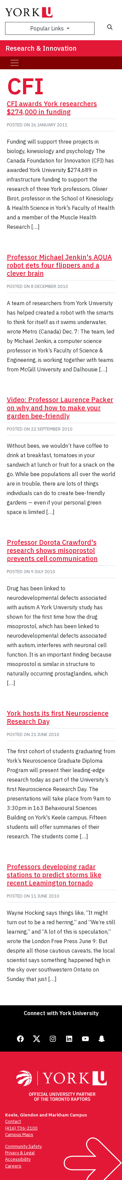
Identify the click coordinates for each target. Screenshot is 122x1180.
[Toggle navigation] (14, 62)
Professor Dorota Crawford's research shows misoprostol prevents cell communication (52, 550)
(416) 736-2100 (21, 1128)
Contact (13, 1121)
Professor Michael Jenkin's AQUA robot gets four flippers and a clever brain (59, 265)
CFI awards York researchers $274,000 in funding (52, 107)
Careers (13, 1166)
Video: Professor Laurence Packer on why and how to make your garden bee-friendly (60, 407)
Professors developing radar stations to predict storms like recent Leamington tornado (54, 874)
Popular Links (47, 28)
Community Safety (23, 1146)
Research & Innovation (41, 48)
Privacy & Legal (20, 1153)
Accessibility (17, 1159)
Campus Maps (19, 1134)
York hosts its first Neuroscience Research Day (57, 717)
